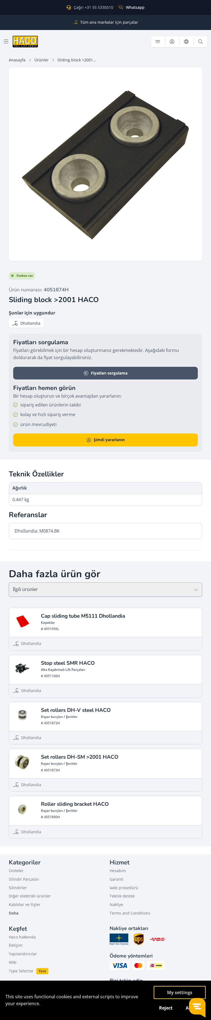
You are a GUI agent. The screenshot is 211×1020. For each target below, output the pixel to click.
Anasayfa (17, 60)
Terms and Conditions (130, 913)
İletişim (16, 945)
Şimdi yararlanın (109, 439)
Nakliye (116, 904)
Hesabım (118, 870)
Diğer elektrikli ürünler (30, 896)
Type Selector (21, 970)
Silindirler (18, 887)
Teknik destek (122, 896)
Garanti (116, 879)
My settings (179, 992)
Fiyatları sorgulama (109, 373)
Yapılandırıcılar (23, 953)
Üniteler (16, 870)
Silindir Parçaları (24, 879)
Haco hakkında (22, 937)
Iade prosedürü (124, 887)
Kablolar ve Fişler (24, 904)
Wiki (12, 962)
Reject (166, 1008)
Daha (13, 913)
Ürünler (41, 60)
